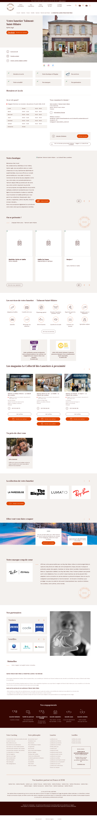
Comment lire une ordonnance (13, 744)
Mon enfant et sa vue (11, 742)
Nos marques (46, 82)
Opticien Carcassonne (38, 786)
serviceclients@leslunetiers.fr (81, 753)
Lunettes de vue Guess (55, 756)
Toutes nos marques (54, 767)
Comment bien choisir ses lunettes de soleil (16, 739)
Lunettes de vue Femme (55, 741)
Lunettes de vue (53, 739)
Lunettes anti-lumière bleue (56, 765)
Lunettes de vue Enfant (55, 744)
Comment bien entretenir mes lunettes (15, 748)
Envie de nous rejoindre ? (14, 285)
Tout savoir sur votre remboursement (15, 746)
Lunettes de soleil (54, 750)
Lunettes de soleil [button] (59, 5)
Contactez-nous (32, 741)
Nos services (75, 74)
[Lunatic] (59, 492)
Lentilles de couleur (76, 741)
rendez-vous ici (62, 1)
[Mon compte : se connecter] (90, 5)
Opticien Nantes (47, 784)
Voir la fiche (19, 414)
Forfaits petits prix (54, 746)
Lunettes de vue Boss (55, 758)
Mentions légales (32, 752)
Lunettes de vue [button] (50, 5)
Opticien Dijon (84, 784)
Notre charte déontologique (34, 750)
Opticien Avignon (28, 786)
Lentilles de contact (76, 739)
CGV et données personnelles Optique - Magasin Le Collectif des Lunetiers (71, 144)
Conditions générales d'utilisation (36, 758)
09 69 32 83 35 (81, 751)
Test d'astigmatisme (11, 763)
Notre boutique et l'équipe (50, 74)
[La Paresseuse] (15, 492)
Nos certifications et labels (34, 744)
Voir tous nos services (48, 331)
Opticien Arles (65, 784)
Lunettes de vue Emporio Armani (57, 759)
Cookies (59, 819)
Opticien (23, 12)
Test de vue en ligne (11, 756)
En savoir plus (34, 358)
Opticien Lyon (29, 784)
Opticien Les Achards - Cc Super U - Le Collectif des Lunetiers (76, 394)
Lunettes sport (53, 748)
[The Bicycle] (37, 492)
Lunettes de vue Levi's (55, 763)
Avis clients (30, 759)
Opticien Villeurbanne (75, 784)
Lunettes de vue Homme (55, 742)
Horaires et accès (18, 74)
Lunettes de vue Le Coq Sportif (57, 761)
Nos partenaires (76, 82)
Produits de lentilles (76, 742)
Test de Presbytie (10, 759)
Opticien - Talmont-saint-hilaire (43, 12)
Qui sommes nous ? (33, 739)
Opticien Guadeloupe (58, 786)
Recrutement (31, 742)
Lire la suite (70, 278)
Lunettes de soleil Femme (56, 752)
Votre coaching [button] (40, 5)
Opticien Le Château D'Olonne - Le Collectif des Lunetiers (19, 394)
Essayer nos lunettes (18, 503)
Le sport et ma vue (10, 741)
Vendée (32, 12)
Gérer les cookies (32, 765)
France (28, 12)
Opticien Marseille (20, 784)
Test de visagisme (10, 754)
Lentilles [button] (69, 5)
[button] (86, 5)
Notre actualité (17, 82)
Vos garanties (31, 746)
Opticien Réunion (69, 786)
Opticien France (48, 786)
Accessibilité (31, 761)
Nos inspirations (31, 5)
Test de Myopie (9, 761)
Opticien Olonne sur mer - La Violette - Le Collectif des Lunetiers (48, 394)
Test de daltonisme (10, 758)
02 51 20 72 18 (14, 51)
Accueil (18, 12)
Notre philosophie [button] (21, 5)
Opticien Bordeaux (56, 784)
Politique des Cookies (33, 754)
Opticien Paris (11, 784)
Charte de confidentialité (34, 756)
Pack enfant (31, 763)
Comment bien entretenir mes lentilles (15, 750)
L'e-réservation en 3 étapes (12, 752)
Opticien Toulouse (37, 784)
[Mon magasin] (83, 5)
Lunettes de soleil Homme (56, 754)
